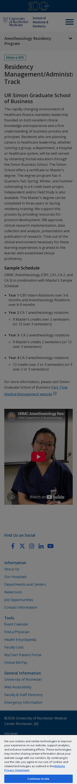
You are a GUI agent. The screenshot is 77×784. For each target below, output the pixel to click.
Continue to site (38, 779)
